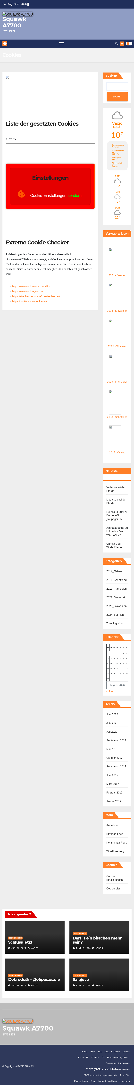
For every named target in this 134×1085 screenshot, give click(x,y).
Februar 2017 (114, 792)
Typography (124, 1081)
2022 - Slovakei (117, 346)
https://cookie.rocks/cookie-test (30, 301)
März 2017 (112, 783)
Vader (34, 948)
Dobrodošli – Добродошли (34, 979)
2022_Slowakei (115, 597)
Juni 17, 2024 (83, 985)
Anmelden (112, 825)
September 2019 (116, 740)
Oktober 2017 (114, 757)
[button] (116, 43)
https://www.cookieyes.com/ (28, 291)
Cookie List (113, 888)
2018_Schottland (116, 580)
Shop (93, 1081)
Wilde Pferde (114, 547)
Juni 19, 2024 (83, 948)
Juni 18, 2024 (18, 985)
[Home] (4, 43)
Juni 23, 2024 (18, 948)
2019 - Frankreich (117, 381)
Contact (126, 1051)
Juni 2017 (112, 775)
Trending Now (114, 623)
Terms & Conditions (107, 1081)
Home (84, 1051)
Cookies (95, 1057)
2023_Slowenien (116, 606)
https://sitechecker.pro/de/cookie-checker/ (36, 296)
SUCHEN (117, 96)
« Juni (109, 691)
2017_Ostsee (114, 571)
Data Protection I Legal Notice (116, 1057)
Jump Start (125, 1075)
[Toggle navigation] (61, 43)
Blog (100, 1051)
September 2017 (116, 766)
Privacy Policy (81, 1081)
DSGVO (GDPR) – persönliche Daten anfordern (108, 1069)
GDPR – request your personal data (100, 1075)
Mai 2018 (111, 749)
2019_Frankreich (116, 588)
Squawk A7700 (14, 22)
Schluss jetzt (20, 942)
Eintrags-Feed (114, 834)
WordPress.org (115, 851)
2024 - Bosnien (117, 275)
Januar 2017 (113, 801)
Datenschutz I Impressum (118, 1063)
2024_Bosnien (115, 614)
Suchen (111, 76)
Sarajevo (81, 979)
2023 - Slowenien (117, 310)
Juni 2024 (112, 714)
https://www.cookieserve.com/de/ (31, 286)
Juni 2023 (112, 723)
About (92, 1051)
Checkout (115, 1051)
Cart (107, 1051)
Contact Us (83, 1057)
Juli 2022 (111, 731)
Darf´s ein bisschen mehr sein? (97, 940)
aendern (74, 195)
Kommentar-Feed (116, 842)
